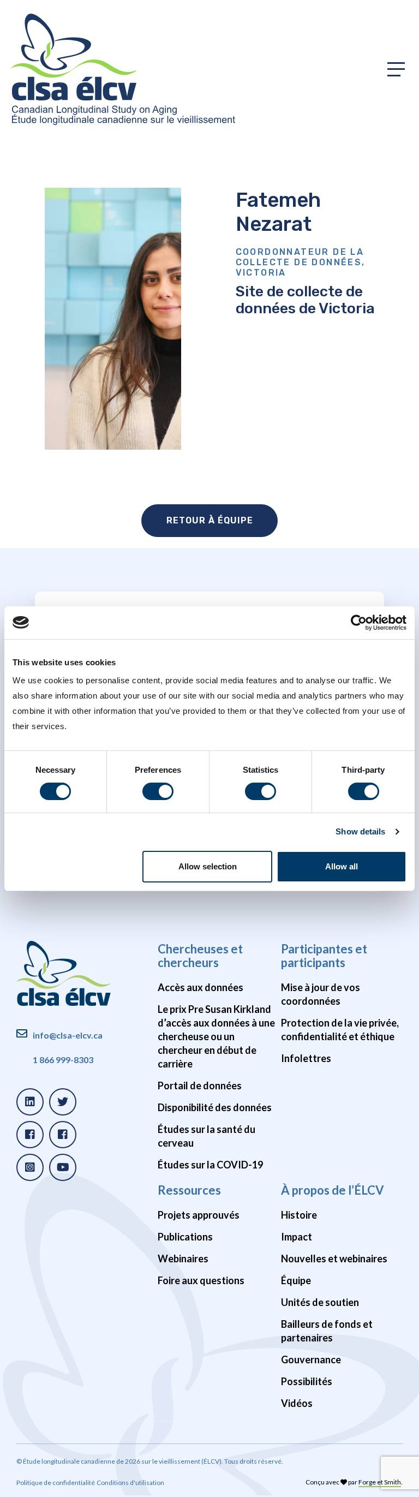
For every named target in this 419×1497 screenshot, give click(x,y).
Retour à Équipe (209, 520)
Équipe (296, 1280)
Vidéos (297, 1403)
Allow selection (207, 866)
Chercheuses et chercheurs (200, 955)
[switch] (157, 791)
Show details (360, 831)
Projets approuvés (199, 1215)
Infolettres (306, 1058)
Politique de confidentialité (55, 1482)
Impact (296, 1237)
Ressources (189, 1190)
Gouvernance (311, 1359)
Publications (185, 1237)
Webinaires (183, 1259)
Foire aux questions (201, 1280)
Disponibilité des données (215, 1107)
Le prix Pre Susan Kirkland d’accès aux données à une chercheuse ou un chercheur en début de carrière (216, 1036)
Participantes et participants (324, 955)
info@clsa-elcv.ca (68, 1035)
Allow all (341, 866)
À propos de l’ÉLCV (332, 1190)
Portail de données (200, 1085)
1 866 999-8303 (63, 1059)
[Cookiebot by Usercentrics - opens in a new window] (358, 622)
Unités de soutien (320, 1302)
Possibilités (306, 1381)
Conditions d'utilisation (130, 1482)
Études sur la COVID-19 (210, 1165)
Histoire (299, 1215)
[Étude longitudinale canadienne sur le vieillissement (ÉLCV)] (123, 69)
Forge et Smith (379, 1482)
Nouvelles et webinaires (334, 1259)
